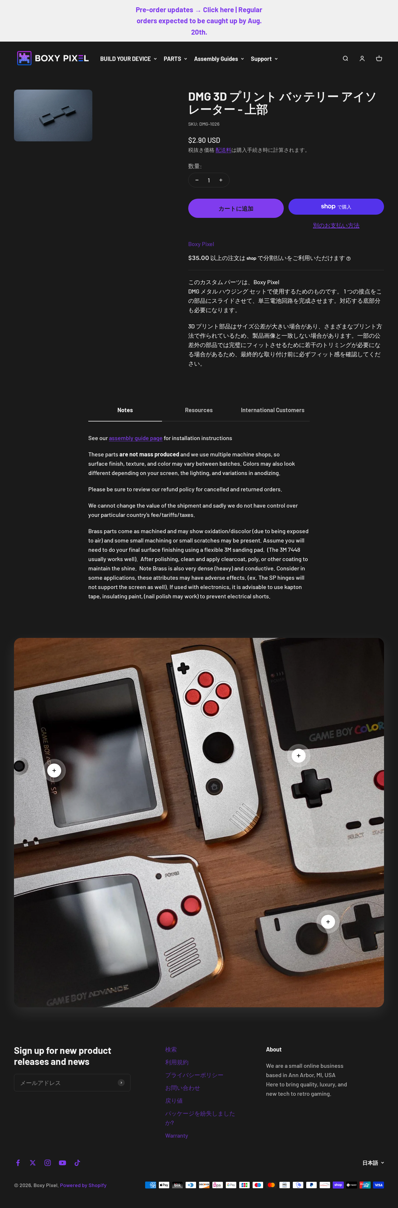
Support (261, 58)
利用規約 (177, 1061)
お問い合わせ (182, 1087)
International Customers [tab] (272, 409)
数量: (195, 165)
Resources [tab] (199, 409)
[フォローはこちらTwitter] (33, 1163)
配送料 (223, 150)
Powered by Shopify (83, 1185)
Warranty (176, 1135)
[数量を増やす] (220, 180)
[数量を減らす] (197, 180)
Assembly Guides (216, 58)
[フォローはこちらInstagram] (48, 1163)
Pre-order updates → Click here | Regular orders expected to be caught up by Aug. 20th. (199, 20)
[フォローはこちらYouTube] (62, 1163)
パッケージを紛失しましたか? (200, 1118)
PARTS (172, 58)
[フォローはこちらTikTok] (77, 1163)
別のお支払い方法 (336, 225)
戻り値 (174, 1100)
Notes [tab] (125, 409)
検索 (171, 1049)
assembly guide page (136, 437)
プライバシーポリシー (194, 1074)
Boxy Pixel (201, 243)
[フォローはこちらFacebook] (18, 1163)
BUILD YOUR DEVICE (125, 58)
